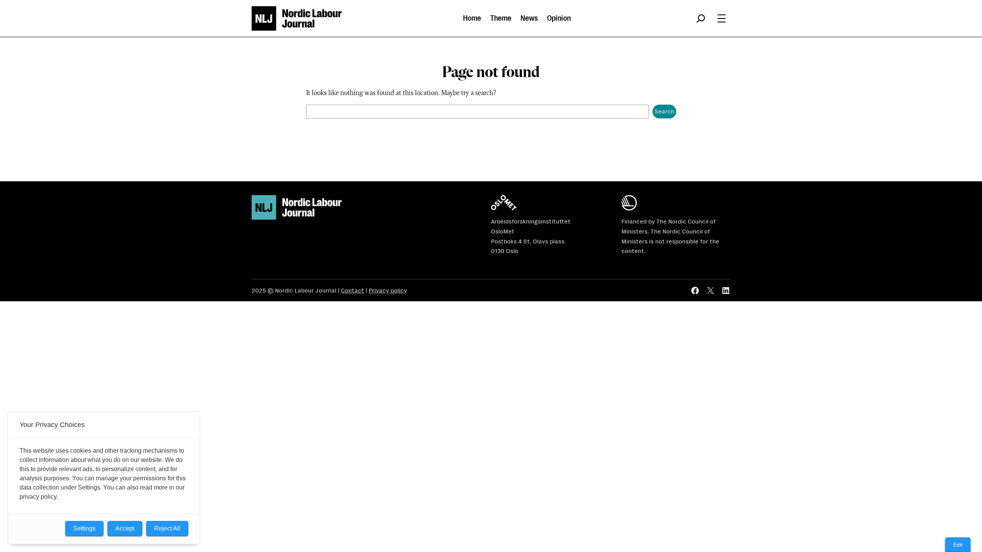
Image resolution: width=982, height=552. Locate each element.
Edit (957, 545)
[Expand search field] (701, 18)
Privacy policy (388, 290)
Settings (84, 528)
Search (664, 111)
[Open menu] (721, 18)
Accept (124, 528)
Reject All (167, 528)
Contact (352, 290)
